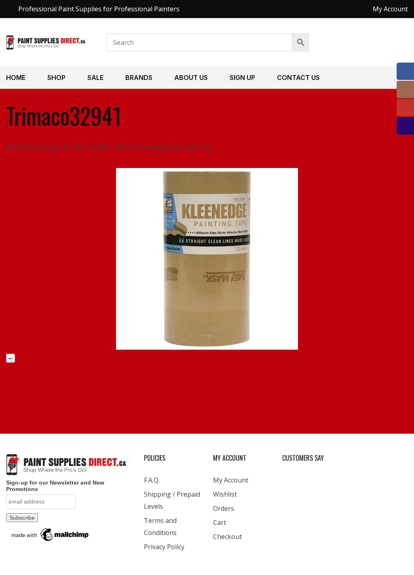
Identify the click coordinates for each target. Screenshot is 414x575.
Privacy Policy (164, 546)
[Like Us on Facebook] (405, 71)
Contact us (298, 77)
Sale (95, 77)
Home (15, 77)
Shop (56, 77)
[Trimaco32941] (207, 259)
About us (191, 77)
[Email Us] (405, 125)
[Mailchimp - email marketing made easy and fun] (50, 534)
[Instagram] (405, 89)
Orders (223, 508)
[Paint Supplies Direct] (46, 41)
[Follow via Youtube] (405, 107)
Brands (138, 77)
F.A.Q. (152, 480)
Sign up (242, 77)
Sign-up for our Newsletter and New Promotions (55, 485)
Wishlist (225, 494)
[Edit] (10, 358)
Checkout (227, 536)
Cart (219, 522)
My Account (230, 480)
